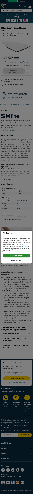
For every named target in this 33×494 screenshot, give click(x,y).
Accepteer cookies (16, 255)
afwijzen (24, 246)
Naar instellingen (16, 260)
